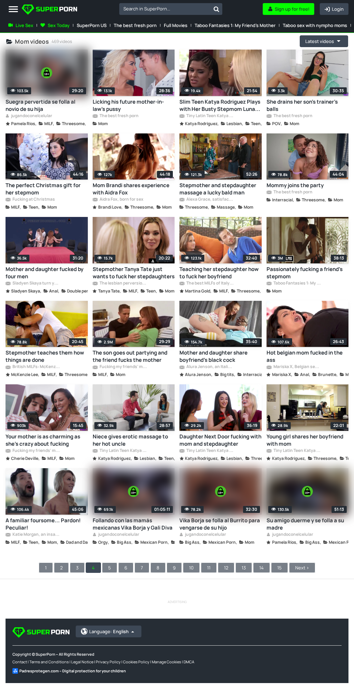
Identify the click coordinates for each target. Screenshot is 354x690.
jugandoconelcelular (31, 116)
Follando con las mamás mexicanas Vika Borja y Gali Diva (133, 524)
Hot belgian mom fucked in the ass (305, 356)
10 (191, 568)
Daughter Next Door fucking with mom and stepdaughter (220, 440)
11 (209, 568)
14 (261, 568)
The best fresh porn (135, 25)
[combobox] (170, 9)
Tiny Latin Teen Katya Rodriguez (210, 116)
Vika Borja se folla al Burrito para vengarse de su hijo (219, 524)
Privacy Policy (108, 661)
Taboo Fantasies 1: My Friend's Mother (235, 25)
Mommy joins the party (295, 185)
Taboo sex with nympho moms (315, 25)
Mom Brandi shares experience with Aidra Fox (131, 189)
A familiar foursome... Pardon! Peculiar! (43, 524)
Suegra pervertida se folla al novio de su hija (40, 105)
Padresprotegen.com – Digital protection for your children (72, 670)
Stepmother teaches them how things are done (45, 356)
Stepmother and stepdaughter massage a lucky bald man (217, 189)
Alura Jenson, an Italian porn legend (210, 367)
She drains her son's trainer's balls (302, 105)
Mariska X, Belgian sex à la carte (297, 367)
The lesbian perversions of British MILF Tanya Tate (123, 283)
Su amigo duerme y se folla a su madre (305, 524)
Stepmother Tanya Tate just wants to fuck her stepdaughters (134, 272)
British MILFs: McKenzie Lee (36, 367)
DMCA (189, 661)
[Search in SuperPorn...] (216, 9)
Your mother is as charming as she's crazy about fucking (43, 440)
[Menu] (13, 9)
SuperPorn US (91, 25)
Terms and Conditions (49, 661)
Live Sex (24, 25)
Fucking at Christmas (33, 199)
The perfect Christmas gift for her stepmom (43, 189)
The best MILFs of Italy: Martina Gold (210, 283)
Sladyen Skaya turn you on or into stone (36, 283)
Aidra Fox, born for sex (121, 199)
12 (226, 568)
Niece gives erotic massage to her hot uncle (130, 440)
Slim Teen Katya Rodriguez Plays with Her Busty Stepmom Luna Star (219, 105)
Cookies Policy (136, 661)
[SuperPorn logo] (49, 10)
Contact (19, 661)
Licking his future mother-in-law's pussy (128, 105)
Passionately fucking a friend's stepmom (305, 272)
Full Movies (175, 25)
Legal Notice (82, 661)
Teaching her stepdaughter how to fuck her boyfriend (219, 272)
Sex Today (58, 25)
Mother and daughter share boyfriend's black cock (213, 356)
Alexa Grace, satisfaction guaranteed (210, 199)
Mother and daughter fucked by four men (44, 272)
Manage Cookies (166, 661)
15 (279, 568)
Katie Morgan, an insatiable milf (36, 534)
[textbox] (165, 8)
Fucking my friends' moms (123, 367)
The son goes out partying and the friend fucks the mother (130, 356)
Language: (109, 631)
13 (244, 568)
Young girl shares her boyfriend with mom (305, 440)
